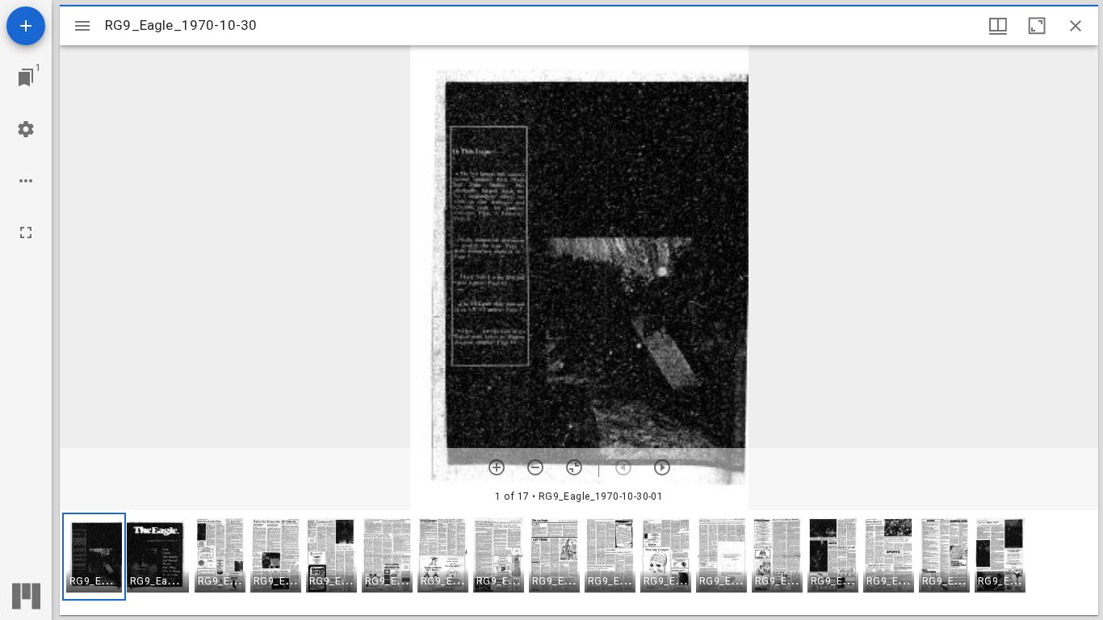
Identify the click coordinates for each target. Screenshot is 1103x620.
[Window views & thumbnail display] (998, 25)
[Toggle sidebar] (82, 25)
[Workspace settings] (25, 129)
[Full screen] (25, 232)
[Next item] (662, 467)
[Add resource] (25, 25)
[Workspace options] (25, 180)
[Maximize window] (1036, 25)
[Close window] (1075, 25)
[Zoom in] (496, 467)
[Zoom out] (535, 467)
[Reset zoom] (574, 467)
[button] (94, 557)
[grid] (579, 562)
